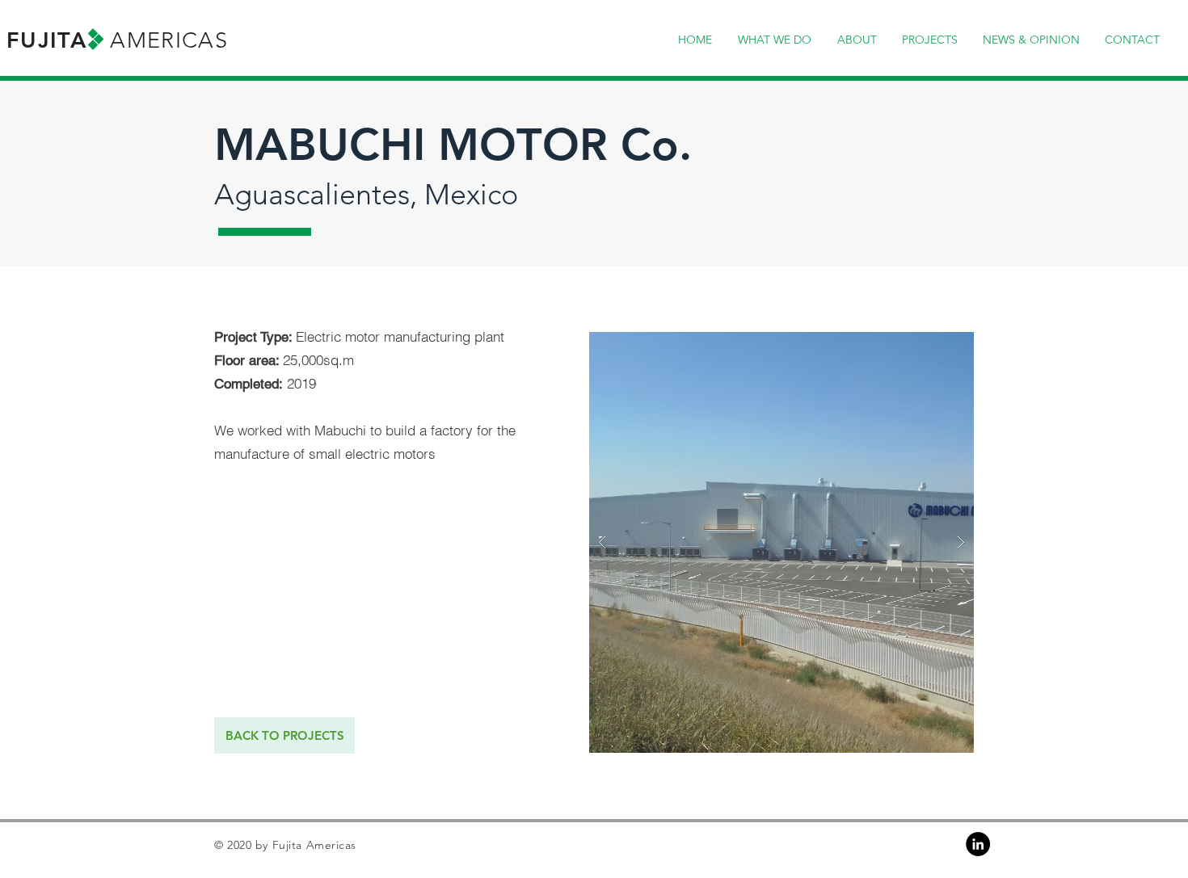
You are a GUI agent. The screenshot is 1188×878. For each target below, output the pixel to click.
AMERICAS (169, 40)
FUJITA (46, 40)
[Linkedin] (978, 844)
